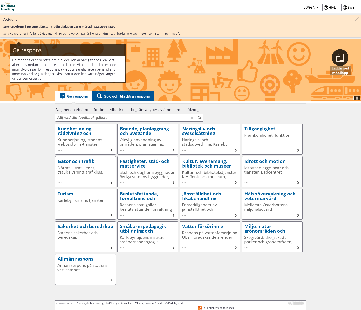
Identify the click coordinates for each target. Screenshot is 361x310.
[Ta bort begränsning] (192, 117)
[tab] (73, 96)
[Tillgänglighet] (272, 139)
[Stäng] (356, 19)
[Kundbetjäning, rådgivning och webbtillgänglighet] (85, 139)
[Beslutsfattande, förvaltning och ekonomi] (148, 204)
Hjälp (333, 7)
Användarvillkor (65, 303)
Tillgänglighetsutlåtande (149, 303)
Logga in (311, 7)
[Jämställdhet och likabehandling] (210, 204)
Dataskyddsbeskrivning (90, 303)
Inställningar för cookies (119, 303)
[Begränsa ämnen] (199, 117)
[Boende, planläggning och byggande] (148, 139)
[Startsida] (8, 6)
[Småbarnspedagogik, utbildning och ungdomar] (148, 237)
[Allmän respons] (85, 269)
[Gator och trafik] (85, 171)
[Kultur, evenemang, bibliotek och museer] (210, 171)
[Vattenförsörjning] (210, 237)
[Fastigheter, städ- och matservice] (148, 171)
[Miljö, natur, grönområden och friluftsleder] (272, 237)
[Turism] (85, 204)
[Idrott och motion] (272, 171)
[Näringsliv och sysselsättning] (210, 139)
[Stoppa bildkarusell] (356, 98)
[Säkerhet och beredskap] (85, 237)
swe (351, 7)
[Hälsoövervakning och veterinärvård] (272, 204)
